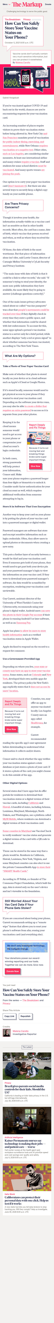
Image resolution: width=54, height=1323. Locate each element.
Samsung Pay (23, 622)
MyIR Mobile (9, 819)
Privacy (27, 19)
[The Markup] (27, 5)
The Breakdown (12, 19)
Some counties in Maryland (17, 831)
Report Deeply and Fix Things (37, 426)
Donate (48, 4)
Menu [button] (5, 4)
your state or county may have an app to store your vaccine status (26, 670)
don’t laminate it (17, 185)
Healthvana (37, 722)
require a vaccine (30, 161)
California (33, 802)
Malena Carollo (23, 62)
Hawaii (6, 807)
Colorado (37, 674)
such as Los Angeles (13, 153)
